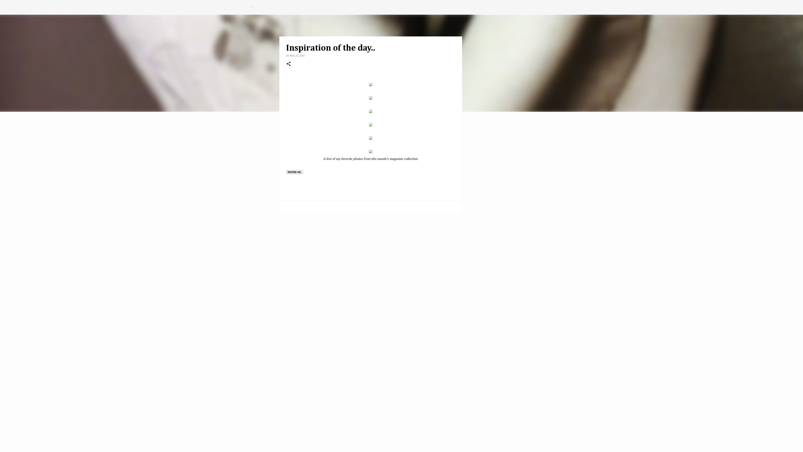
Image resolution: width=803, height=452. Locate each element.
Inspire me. (295, 172)
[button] (288, 64)
